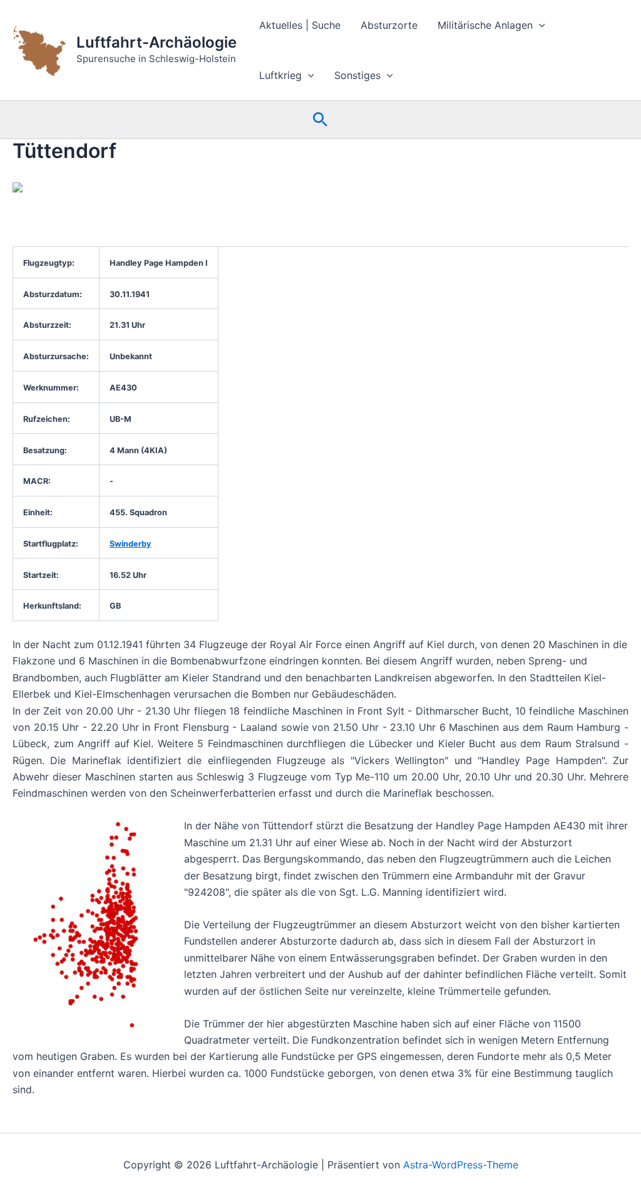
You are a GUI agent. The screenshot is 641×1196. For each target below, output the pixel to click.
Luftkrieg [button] (280, 75)
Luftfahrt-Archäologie (156, 42)
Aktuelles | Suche (300, 25)
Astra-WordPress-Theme (460, 1164)
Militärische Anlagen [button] (485, 25)
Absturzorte (389, 25)
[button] (539, 25)
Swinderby (130, 543)
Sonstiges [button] (357, 75)
